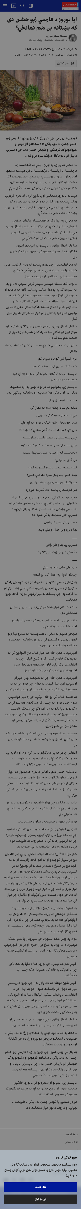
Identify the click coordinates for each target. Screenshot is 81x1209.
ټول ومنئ (40, 1187)
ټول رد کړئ (41, 1199)
